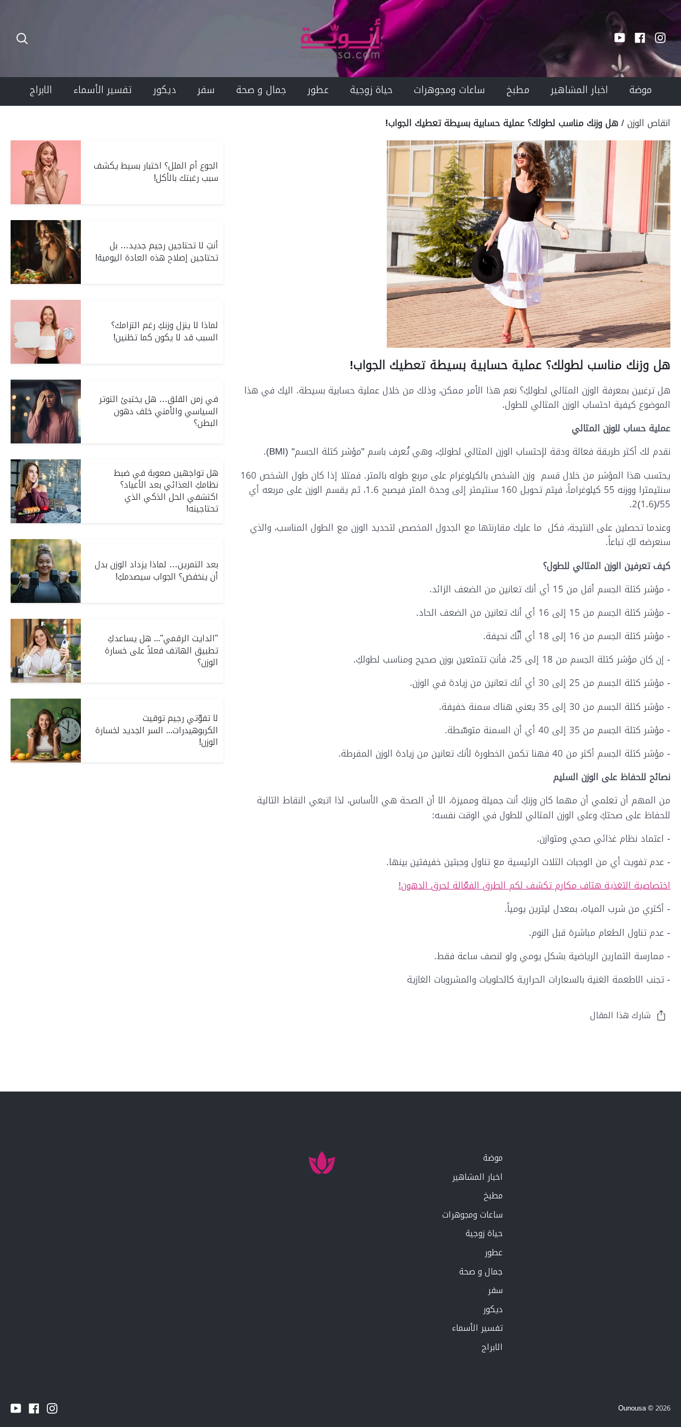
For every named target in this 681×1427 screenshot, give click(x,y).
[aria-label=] (22, 38)
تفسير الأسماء (477, 1328)
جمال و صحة (481, 1271)
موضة (493, 1157)
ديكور (493, 1309)
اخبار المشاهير (477, 1177)
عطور (494, 1252)
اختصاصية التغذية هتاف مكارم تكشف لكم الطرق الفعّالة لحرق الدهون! (534, 885)
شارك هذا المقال (620, 1015)
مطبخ (493, 1195)
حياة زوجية (484, 1233)
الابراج (492, 1347)
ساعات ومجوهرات (472, 1214)
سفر (495, 1290)
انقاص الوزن (648, 122)
